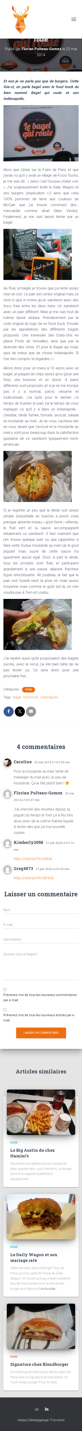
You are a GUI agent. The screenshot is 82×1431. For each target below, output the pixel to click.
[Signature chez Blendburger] (41, 1326)
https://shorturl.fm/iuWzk (33, 859)
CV (37, 1409)
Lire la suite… (48, 1288)
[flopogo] (22, 19)
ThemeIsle (57, 1420)
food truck (30, 697)
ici (48, 193)
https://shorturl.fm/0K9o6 (34, 878)
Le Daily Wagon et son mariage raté (33, 1257)
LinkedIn (47, 1409)
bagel (17, 697)
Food (28, 689)
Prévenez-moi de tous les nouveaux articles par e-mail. (39, 1017)
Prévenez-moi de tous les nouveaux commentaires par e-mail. (40, 997)
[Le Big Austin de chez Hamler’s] (41, 1112)
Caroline (23, 761)
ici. (53, 359)
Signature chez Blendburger (39, 1364)
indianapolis (49, 697)
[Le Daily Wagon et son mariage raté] (41, 1216)
